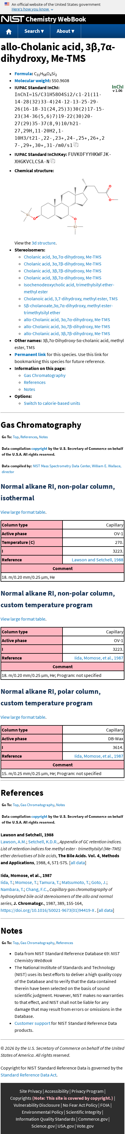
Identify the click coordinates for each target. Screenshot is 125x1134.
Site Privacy (30, 1091)
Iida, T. (7, 882)
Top (16, 436)
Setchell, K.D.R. (43, 841)
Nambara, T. (12, 889)
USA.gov (66, 1126)
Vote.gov (85, 1126)
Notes (29, 389)
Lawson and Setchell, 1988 (97, 559)
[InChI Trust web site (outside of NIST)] (117, 91)
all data (78, 862)
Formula (23, 73)
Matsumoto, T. (75, 882)
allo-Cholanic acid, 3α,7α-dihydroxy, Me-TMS (67, 319)
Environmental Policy (42, 1112)
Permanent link (30, 354)
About (63, 31)
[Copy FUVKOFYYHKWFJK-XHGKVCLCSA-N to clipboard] (52, 162)
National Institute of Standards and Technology (12, 19)
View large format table (23, 512)
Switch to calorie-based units (52, 403)
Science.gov (43, 1126)
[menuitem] (9, 31)
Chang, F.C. (36, 889)
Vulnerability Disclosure (37, 1105)
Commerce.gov (93, 1119)
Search (32, 31)
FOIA (105, 1105)
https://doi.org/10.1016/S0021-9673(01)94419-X (47, 910)
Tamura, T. (49, 882)
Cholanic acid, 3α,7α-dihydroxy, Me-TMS (62, 257)
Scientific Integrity (83, 1112)
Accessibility (57, 1091)
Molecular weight (32, 80)
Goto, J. (98, 882)
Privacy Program (87, 1091)
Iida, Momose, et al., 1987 (98, 658)
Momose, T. (26, 882)
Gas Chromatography (44, 375)
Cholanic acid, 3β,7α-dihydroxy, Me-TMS (62, 278)
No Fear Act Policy (80, 1105)
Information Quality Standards (45, 1119)
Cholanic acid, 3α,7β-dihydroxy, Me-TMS (62, 264)
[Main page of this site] (9, 31)
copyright (39, 448)
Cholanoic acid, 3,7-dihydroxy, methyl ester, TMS (71, 298)
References (35, 382)
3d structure (44, 243)
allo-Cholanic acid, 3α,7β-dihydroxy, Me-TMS (67, 326)
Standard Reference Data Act (28, 1075)
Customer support (32, 1023)
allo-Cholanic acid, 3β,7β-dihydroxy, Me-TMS (67, 333)
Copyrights (20, 1098)
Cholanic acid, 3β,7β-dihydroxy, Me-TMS (62, 271)
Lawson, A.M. (13, 841)
